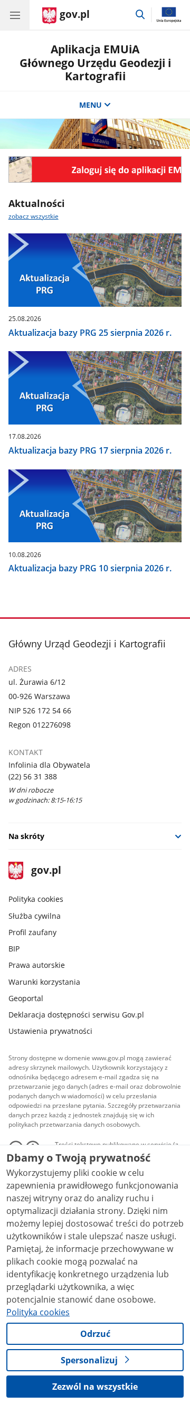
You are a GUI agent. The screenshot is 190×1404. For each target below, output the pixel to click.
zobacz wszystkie (33, 216)
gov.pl (45, 871)
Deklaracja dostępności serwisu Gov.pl (76, 1015)
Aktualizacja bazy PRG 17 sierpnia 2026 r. (90, 450)
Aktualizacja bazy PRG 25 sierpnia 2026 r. (90, 332)
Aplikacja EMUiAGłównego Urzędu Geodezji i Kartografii (95, 62)
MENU (90, 105)
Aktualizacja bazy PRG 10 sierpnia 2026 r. (90, 568)
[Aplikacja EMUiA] (95, 169)
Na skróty (26, 836)
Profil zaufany (32, 932)
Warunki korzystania (44, 982)
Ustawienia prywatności (50, 1031)
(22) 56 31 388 (32, 776)
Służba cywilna (34, 916)
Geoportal (25, 998)
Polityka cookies (35, 899)
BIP (14, 949)
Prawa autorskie (36, 965)
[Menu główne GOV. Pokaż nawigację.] (15, 15)
